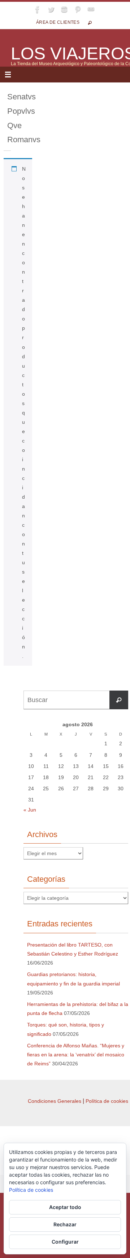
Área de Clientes (57, 22)
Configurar (65, 1242)
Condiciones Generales (54, 1101)
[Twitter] (51, 9)
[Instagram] (64, 9)
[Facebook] (37, 9)
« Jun (29, 810)
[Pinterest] (77, 9)
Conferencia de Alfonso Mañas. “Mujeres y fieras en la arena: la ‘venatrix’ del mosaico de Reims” (75, 1054)
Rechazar (65, 1224)
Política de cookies (107, 1101)
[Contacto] (91, 9)
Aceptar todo (65, 1207)
